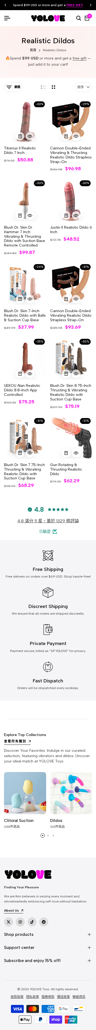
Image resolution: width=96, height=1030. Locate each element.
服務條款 (48, 997)
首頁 (33, 50)
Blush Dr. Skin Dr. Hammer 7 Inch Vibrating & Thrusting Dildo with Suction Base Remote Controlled (24, 236)
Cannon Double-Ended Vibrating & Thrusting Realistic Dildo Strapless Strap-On (71, 155)
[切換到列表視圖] (43, 87)
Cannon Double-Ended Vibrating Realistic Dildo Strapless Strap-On (70, 315)
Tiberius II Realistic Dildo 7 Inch (20, 150)
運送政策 (63, 997)
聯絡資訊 (79, 997)
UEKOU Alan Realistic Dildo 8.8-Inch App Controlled (22, 390)
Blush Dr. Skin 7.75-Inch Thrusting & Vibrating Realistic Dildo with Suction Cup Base (24, 471)
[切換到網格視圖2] (53, 87)
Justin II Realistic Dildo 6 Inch (71, 229)
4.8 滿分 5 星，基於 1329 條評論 (48, 520)
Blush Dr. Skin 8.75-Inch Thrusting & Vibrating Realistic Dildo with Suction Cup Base (70, 392)
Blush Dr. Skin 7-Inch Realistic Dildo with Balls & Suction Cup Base (25, 315)
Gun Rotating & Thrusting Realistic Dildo (66, 469)
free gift (79, 58)
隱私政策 (32, 997)
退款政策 (17, 997)
